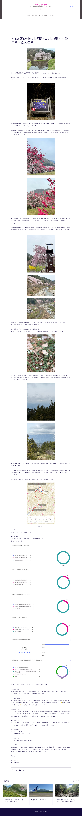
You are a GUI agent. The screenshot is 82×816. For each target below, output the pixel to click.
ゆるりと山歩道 (41, 4)
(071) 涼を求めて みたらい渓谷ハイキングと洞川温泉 (66, 801)
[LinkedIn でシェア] (20, 770)
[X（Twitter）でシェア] (16, 770)
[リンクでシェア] (24, 770)
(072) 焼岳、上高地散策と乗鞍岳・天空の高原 (14, 801)
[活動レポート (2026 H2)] (41, 790)
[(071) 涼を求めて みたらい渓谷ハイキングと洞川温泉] (67, 790)
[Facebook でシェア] (12, 770)
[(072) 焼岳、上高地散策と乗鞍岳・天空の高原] (15, 790)
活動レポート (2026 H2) (38, 800)
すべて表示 (76, 781)
